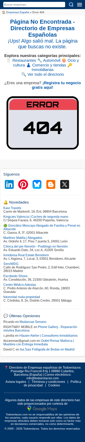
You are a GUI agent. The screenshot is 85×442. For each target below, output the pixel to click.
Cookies (54, 385)
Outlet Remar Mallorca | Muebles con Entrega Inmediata (38, 342)
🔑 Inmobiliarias (52, 67)
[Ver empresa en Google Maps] (42, 408)
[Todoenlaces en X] (65, 184)
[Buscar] (71, 4)
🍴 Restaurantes (21, 60)
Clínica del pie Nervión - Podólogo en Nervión (35, 246)
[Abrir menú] (79, 4)
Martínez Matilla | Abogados (22, 237)
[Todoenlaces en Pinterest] (23, 184)
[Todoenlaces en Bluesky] (37, 184)
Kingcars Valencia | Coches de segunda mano (35, 216)
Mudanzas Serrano (33, 321)
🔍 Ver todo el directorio (42, 74)
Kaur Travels (12, 208)
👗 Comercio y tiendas (46, 65)
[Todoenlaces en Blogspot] (51, 184)
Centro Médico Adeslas (19, 284)
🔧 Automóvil (48, 60)
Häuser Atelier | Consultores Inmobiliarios (48, 335)
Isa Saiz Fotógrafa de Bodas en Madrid (47, 349)
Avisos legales (16, 381)
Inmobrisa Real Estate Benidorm (26, 255)
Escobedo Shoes (15, 276)
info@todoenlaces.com (42, 378)
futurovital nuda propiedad (21, 297)
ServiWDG (10, 263)
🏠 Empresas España (15, 12)
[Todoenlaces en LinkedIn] (9, 184)
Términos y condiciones (48, 381)
